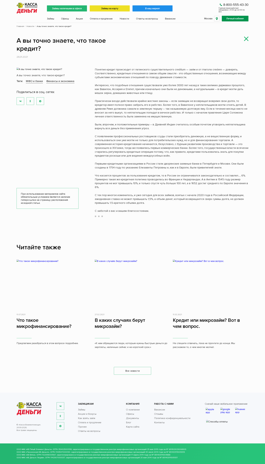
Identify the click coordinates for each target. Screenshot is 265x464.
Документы (132, 418)
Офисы (65, 18)
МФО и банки (34, 81)
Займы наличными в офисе (67, 8)
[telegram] (60, 426)
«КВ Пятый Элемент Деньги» (39, 449)
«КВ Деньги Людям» (35, 457)
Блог (128, 422)
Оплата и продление (101, 18)
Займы (50, 18)
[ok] (60, 416)
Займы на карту (109, 8)
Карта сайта (132, 426)
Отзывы (158, 413)
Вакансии (170, 18)
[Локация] (217, 18)
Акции (79, 18)
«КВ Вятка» (31, 455)
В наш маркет (152, 8)
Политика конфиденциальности (172, 418)
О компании (133, 409)
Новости (124, 18)
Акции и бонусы (87, 413)
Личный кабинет (235, 18)
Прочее (82, 426)
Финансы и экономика (60, 81)
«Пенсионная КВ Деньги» (37, 452)
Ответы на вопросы (147, 18)
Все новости (132, 370)
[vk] (60, 406)
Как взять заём (86, 418)
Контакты (159, 422)
